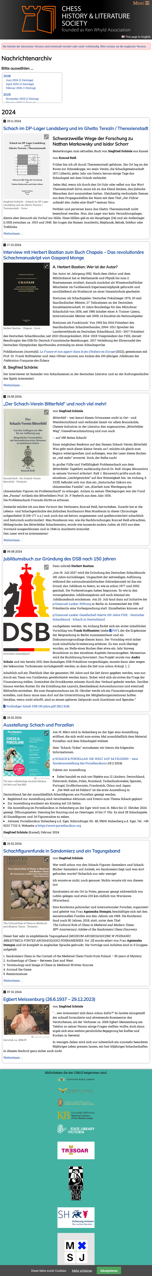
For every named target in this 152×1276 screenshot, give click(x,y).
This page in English (138, 36)
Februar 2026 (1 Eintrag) (21, 88)
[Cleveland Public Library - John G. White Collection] (76, 1082)
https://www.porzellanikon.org (59, 825)
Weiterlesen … (13, 233)
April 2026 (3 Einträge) (20, 84)
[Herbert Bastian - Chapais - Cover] (26, 324)
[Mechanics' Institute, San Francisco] (76, 1092)
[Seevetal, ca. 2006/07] (26, 1034)
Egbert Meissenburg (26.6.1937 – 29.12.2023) (49, 999)
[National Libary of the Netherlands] (76, 1118)
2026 (7, 76)
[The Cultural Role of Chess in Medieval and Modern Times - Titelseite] (26, 920)
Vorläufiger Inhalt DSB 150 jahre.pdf (38, 706)
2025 (7, 94)
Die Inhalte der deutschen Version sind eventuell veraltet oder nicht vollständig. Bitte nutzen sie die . (74, 46)
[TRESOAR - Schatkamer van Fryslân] (76, 1158)
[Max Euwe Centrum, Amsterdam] (76, 1201)
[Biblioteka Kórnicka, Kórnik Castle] (76, 1105)
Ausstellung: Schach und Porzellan (38, 725)
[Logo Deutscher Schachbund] (26, 650)
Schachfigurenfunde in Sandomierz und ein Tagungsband (61, 851)
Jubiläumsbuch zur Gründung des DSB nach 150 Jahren (59, 558)
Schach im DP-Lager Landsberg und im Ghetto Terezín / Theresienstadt (75, 128)
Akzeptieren (109, 1270)
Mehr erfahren (82, 1270)
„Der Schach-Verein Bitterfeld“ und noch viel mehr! (54, 403)
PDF (115, 630)
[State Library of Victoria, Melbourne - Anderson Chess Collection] (76, 1135)
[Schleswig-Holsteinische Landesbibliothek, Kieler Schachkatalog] (76, 1227)
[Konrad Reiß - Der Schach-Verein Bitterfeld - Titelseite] (26, 475)
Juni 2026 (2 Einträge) (19, 80)
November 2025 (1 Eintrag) (22, 98)
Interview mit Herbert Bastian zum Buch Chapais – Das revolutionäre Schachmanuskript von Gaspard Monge (73, 254)
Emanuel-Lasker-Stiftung (73, 604)
